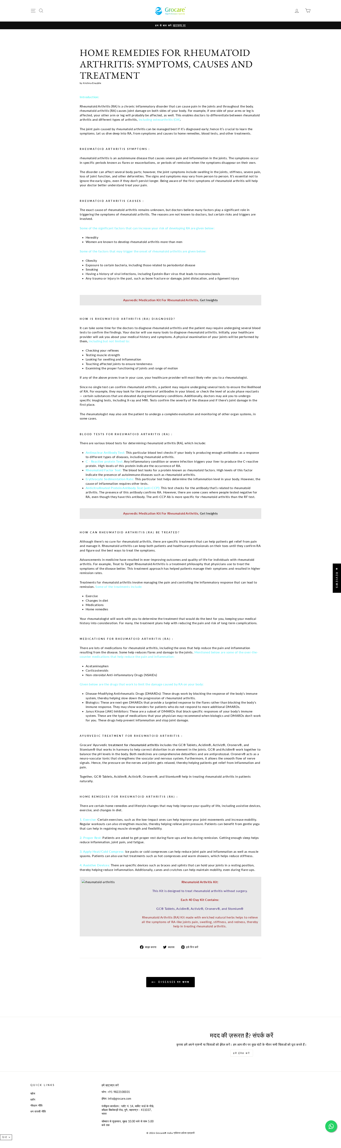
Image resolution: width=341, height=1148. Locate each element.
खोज (32, 1093)
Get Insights (209, 300)
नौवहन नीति (36, 1105)
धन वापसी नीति (38, 1111)
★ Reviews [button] (336, 578)
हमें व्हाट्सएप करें (110, 1085)
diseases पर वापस (173, 981)
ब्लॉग (32, 1099)
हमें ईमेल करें (241, 1053)
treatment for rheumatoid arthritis (133, 745)
